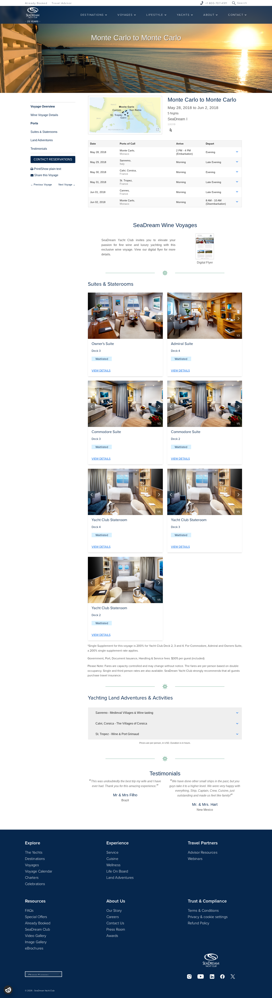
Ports (34, 123)
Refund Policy (198, 922)
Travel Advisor (62, 3)
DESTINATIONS (92, 15)
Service (112, 852)
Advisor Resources (202, 852)
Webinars (195, 858)
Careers (112, 916)
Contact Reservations (53, 159)
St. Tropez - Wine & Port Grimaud (117, 734)
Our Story (114, 910)
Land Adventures (42, 140)
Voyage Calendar (38, 871)
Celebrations (35, 883)
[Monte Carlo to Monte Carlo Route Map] (125, 115)
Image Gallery (36, 941)
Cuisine (112, 858)
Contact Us (115, 922)
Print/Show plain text (47, 168)
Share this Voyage (45, 175)
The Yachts (33, 852)
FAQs (29, 910)
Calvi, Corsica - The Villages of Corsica (121, 723)
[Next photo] (159, 318)
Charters (31, 877)
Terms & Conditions (203, 910)
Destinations (35, 858)
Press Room (115, 929)
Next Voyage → (66, 184)
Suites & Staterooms (44, 131)
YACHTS (183, 15)
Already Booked (36, 3)
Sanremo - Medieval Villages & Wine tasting (124, 712)
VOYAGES (125, 15)
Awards (112, 935)
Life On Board (117, 871)
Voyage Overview (43, 106)
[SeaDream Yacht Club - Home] (211, 960)
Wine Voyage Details (44, 115)
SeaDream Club (37, 929)
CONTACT (235, 15)
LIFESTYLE (154, 15)
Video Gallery (35, 935)
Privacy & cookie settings (208, 916)
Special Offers (36, 916)
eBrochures (34, 948)
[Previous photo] (91, 318)
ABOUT (208, 15)
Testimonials (39, 148)
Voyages (32, 864)
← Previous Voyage (41, 184)
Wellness (113, 864)
